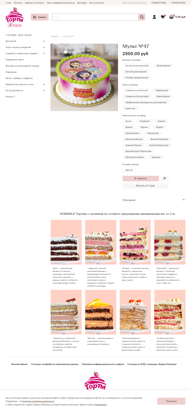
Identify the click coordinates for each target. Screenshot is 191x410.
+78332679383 (158, 2)
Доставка (82, 2)
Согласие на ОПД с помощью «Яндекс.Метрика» (152, 364)
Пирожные (11, 72)
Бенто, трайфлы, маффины (19, 78)
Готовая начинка (130, 164)
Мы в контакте (96, 2)
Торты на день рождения (18, 47)
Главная (54, 36)
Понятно (171, 401)
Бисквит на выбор (131, 60)
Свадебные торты (15, 59)
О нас (8, 2)
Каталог (42, 17)
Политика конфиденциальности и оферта (103, 364)
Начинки (18, 2)
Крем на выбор (130, 84)
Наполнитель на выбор (134, 115)
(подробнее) (100, 404)
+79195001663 (177, 2)
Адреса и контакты (34, 2)
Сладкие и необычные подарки (22, 53)
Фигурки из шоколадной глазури (22, 65)
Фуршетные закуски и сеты (20, 84)
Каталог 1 (10, 96)
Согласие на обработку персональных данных (54, 364)
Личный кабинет (19, 364)
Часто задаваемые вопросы (61, 2)
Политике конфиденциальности (38, 401)
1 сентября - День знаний (18, 34)
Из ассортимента (14, 90)
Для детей (68, 36)
